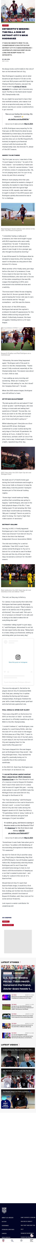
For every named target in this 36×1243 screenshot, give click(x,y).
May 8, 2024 (28, 124)
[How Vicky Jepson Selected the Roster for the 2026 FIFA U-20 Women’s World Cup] (6, 1026)
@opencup (11, 828)
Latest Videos (9, 1044)
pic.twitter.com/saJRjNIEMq (18, 119)
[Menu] (31, 1240)
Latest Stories (10, 962)
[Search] (12, 1241)
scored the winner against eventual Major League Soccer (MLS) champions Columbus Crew (16, 777)
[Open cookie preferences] (32, 1235)
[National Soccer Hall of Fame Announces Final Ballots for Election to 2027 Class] (6, 997)
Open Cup (5, 25)
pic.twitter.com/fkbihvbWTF (18, 833)
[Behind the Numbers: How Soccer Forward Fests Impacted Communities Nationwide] (6, 1016)
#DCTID (21, 830)
